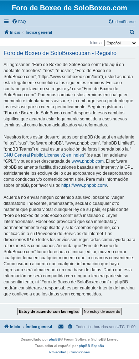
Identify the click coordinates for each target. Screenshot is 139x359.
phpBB (54, 339)
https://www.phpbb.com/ (84, 185)
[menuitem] (19, 21)
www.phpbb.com (88, 161)
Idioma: (96, 42)
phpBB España (91, 346)
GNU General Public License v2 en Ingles (44, 155)
